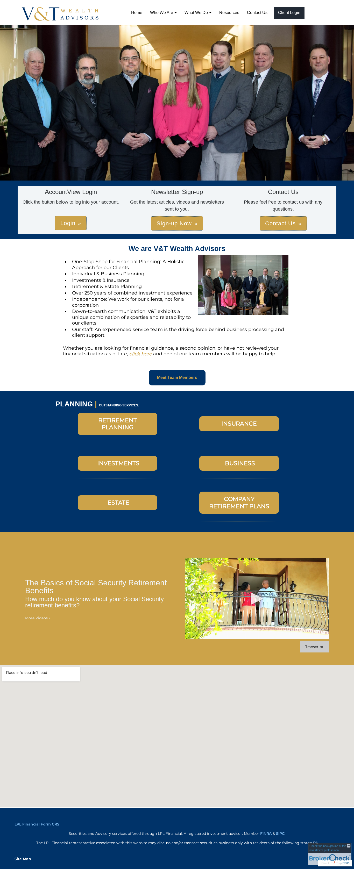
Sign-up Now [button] (174, 223)
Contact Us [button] (280, 223)
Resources (229, 12)
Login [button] (67, 223)
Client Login (289, 12)
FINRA (266, 833)
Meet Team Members (177, 377)
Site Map (23, 859)
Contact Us (257, 12)
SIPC (280, 833)
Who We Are (161, 12)
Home (136, 12)
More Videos (38, 618)
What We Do (196, 12)
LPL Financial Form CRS (37, 824)
